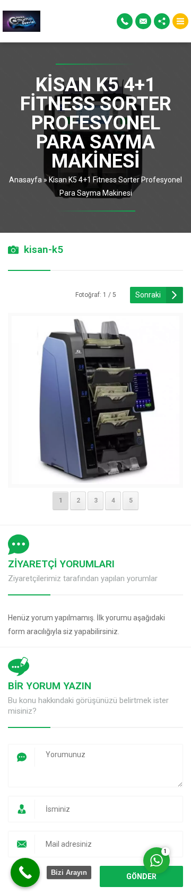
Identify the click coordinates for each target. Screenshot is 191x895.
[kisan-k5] (96, 477)
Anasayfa (25, 180)
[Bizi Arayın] (25, 872)
